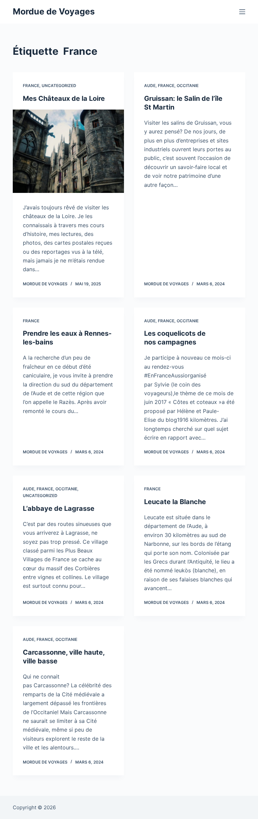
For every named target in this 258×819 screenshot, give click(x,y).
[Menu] (242, 12)
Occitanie (188, 85)
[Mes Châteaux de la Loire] (68, 151)
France (31, 85)
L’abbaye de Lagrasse (58, 508)
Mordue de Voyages (54, 11)
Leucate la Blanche (175, 502)
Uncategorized (59, 85)
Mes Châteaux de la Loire (64, 98)
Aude (150, 85)
